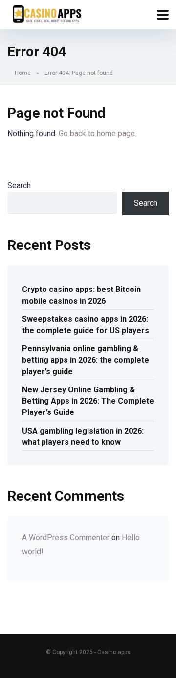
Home (23, 73)
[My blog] (46, 13)
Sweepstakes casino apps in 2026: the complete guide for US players (85, 325)
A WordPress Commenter (66, 537)
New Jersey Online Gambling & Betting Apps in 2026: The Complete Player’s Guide (88, 401)
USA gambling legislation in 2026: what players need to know (83, 436)
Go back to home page (97, 133)
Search (19, 185)
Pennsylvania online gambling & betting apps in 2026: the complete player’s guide (85, 360)
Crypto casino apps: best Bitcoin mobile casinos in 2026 (81, 295)
